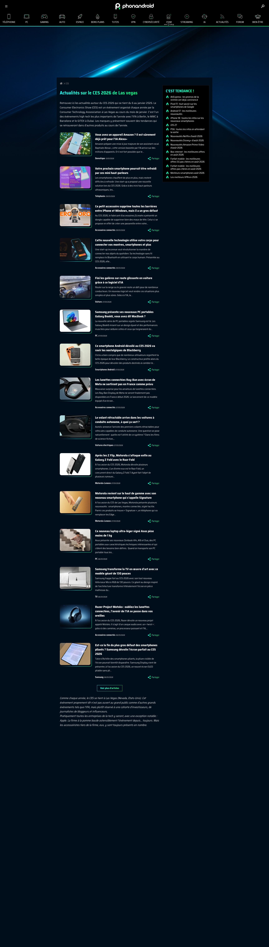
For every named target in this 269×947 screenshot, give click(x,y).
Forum (240, 22)
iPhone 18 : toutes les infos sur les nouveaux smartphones (187, 119)
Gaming (44, 22)
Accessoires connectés (105, 230)
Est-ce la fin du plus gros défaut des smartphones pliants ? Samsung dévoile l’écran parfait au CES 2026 (126, 649)
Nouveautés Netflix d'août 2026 (186, 136)
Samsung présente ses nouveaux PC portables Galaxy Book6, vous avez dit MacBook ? (124, 314)
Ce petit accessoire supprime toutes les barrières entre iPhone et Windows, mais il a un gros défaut (126, 208)
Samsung (99, 677)
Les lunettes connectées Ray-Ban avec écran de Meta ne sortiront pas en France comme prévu (125, 382)
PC (26, 22)
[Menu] (6, 6)
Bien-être (257, 22)
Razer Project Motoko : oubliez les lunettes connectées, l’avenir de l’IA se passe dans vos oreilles (124, 611)
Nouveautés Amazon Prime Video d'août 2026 (187, 146)
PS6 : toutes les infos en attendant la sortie (187, 131)
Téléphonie (8, 22)
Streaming (187, 22)
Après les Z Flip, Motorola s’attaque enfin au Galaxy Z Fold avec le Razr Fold (123, 457)
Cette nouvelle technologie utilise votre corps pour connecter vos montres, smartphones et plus (127, 242)
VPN (133, 22)
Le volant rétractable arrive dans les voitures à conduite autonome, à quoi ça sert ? (124, 419)
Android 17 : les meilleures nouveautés (183, 112)
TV (96, 596)
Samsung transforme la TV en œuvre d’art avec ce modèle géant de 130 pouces (126, 571)
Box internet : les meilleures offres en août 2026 (187, 153)
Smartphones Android (105, 369)
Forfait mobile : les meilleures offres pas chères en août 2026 (185, 167)
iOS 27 (173, 125)
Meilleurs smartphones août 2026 (187, 173)
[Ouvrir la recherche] (263, 6)
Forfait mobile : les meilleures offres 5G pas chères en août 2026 (187, 160)
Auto (62, 22)
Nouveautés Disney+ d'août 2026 (187, 140)
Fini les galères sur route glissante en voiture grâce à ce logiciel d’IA (123, 280)
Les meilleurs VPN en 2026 (183, 177)
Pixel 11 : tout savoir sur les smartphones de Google (183, 105)
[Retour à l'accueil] (134, 6)
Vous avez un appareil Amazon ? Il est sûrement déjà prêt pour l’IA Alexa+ (125, 136)
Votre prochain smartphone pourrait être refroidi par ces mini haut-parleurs (125, 170)
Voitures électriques (104, 445)
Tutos (115, 22)
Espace (80, 22)
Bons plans (97, 22)
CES (67, 83)
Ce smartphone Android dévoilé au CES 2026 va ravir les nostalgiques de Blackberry (125, 348)
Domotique (100, 158)
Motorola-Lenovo (103, 483)
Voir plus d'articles (109, 688)
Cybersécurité (151, 22)
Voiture (98, 301)
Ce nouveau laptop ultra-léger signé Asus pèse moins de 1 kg (124, 533)
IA (204, 22)
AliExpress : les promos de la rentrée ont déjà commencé (184, 98)
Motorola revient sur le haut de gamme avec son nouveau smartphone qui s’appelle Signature (125, 495)
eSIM (168, 23)
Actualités (222, 22)
